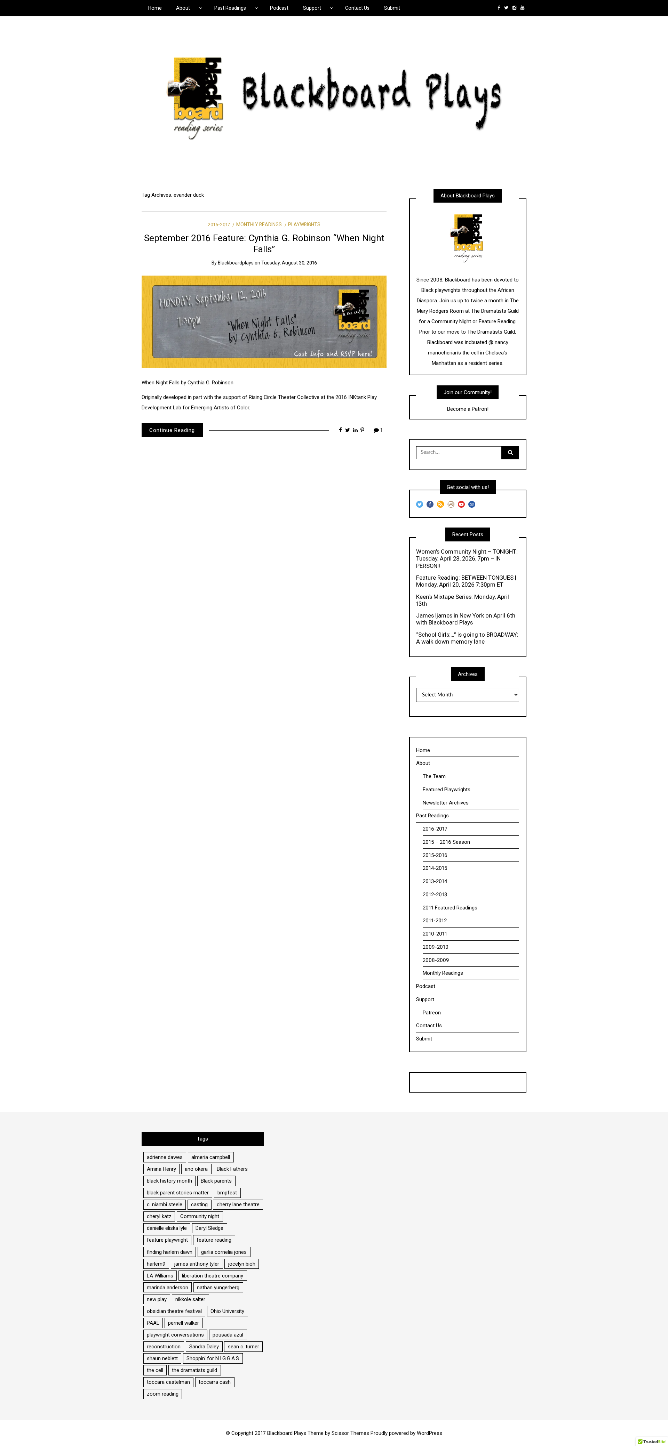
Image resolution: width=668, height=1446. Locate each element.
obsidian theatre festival (174, 1311)
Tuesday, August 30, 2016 (289, 262)
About (183, 8)
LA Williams (160, 1276)
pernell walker (183, 1323)
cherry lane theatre (238, 1204)
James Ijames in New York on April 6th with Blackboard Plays (465, 619)
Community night (199, 1216)
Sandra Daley (204, 1346)
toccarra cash (215, 1382)
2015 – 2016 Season (446, 842)
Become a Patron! (467, 409)
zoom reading (162, 1394)
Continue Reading (172, 430)
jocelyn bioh (241, 1264)
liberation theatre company (212, 1276)
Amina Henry (161, 1169)
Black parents (216, 1181)
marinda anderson (167, 1287)
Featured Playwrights (446, 789)
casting (199, 1204)
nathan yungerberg (218, 1287)
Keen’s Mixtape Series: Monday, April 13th (462, 600)
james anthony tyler (196, 1264)
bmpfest (227, 1193)
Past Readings (230, 8)
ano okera (196, 1169)
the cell (155, 1370)
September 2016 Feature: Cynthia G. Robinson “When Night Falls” (264, 243)
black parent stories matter (178, 1193)
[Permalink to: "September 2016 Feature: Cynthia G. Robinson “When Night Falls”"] (264, 321)
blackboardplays (236, 262)
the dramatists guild (194, 1370)
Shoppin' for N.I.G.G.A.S (212, 1358)
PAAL (153, 1323)
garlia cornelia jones (224, 1252)
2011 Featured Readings (450, 908)
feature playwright (167, 1240)
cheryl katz (159, 1216)
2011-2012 (435, 920)
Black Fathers (232, 1169)
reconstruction (164, 1346)
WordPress (429, 1433)
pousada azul (228, 1335)
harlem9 (156, 1264)
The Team (434, 776)
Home (155, 8)
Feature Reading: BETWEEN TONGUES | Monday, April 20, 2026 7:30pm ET (466, 581)
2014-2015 (435, 868)
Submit (392, 8)
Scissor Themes (350, 1433)
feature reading (214, 1240)
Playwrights (304, 224)
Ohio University (227, 1311)
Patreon (432, 1013)
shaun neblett (162, 1358)
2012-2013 (435, 894)
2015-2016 (435, 855)
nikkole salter (190, 1299)
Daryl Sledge (209, 1228)
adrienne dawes (165, 1157)
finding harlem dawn (169, 1252)
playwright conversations (175, 1335)
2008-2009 (436, 960)
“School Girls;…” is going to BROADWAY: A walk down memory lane (467, 638)
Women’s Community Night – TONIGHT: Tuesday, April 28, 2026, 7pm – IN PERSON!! (467, 558)
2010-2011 (435, 934)
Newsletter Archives (446, 803)
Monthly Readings (259, 224)
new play (157, 1299)
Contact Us (357, 8)
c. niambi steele (164, 1204)
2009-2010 (435, 947)
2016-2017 (219, 224)
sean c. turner (243, 1346)
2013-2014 (435, 881)
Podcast (279, 8)
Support (312, 8)
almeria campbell (210, 1157)
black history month (169, 1181)
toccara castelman (168, 1382)
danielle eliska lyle (167, 1228)
